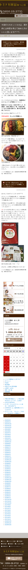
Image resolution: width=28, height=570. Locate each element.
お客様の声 (5, 546)
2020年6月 (8, 449)
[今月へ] (20, 348)
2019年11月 (8, 459)
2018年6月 (8, 488)
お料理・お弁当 (9, 388)
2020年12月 (8, 440)
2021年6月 (8, 434)
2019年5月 (8, 468)
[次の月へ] (23, 348)
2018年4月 (8, 492)
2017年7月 (8, 508)
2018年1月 (8, 497)
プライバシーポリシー (15, 546)
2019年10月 (8, 461)
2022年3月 (8, 420)
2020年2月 (8, 454)
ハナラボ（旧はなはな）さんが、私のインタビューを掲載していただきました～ (13, 184)
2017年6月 (8, 510)
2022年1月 (8, 422)
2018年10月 (8, 481)
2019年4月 (8, 470)
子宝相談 (20, 541)
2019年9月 (8, 463)
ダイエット (8, 381)
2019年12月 (8, 458)
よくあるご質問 (19, 543)
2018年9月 (8, 483)
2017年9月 (8, 505)
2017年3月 (8, 515)
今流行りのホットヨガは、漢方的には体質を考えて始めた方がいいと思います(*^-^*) (13, 44)
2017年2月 (8, 517)
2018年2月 (8, 496)
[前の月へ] (17, 348)
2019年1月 (8, 476)
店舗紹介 (11, 543)
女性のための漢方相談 (11, 386)
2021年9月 (8, 429)
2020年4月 (8, 452)
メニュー (3, 19)
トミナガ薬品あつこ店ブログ (12, 379)
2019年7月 (8, 465)
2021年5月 (8, 436)
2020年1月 (8, 456)
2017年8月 (8, 506)
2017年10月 (8, 503)
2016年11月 (8, 523)
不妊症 (7, 382)
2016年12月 (8, 521)
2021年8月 (8, 431)
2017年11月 (8, 501)
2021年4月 (8, 438)
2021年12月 (8, 423)
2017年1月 (8, 519)
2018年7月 (8, 486)
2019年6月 (8, 467)
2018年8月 (8, 485)
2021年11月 (8, 425)
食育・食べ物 (8, 390)
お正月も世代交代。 (10, 402)
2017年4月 (8, 514)
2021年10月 (8, 427)
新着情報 (7, 391)
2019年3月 (8, 472)
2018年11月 (8, 479)
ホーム (4, 541)
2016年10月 (8, 524)
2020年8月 (8, 445)
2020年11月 (8, 441)
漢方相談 (7, 384)
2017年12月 (8, 499)
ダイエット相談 (12, 541)
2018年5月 (8, 490)
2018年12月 (8, 477)
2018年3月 (8, 494)
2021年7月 (8, 432)
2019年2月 (8, 474)
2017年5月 (8, 512)
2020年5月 (8, 450)
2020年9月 (8, 443)
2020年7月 (8, 447)
